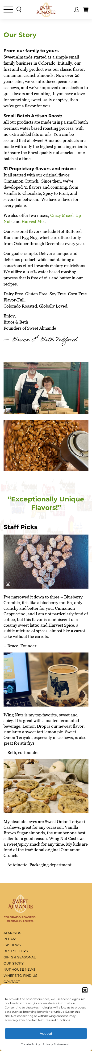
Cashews (12, 945)
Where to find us (20, 975)
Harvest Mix (33, 221)
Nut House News (19, 969)
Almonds (12, 933)
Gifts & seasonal (20, 957)
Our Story (14, 963)
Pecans (10, 939)
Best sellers (16, 951)
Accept (46, 1033)
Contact (12, 982)
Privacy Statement (55, 1044)
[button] (85, 990)
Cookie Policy (30, 1044)
